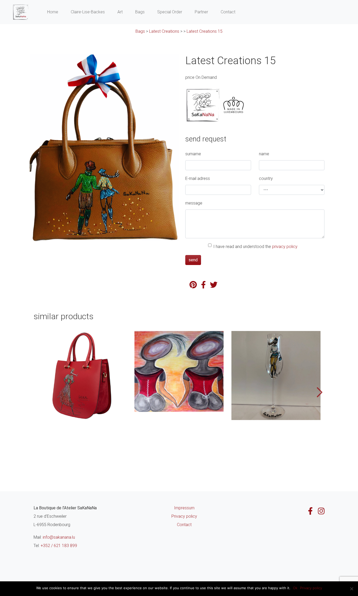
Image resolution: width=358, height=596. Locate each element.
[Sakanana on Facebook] (310, 511)
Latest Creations (164, 31)
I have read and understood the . (255, 246)
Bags (140, 11)
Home (52, 11)
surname (193, 153)
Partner (201, 11)
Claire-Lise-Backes (88, 11)
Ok (295, 588)
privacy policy (284, 246)
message (193, 203)
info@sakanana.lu (59, 537)
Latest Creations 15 (205, 31)
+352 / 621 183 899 (59, 545)
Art (120, 11)
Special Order (169, 11)
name (264, 153)
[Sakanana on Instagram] (321, 511)
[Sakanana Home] (20, 12)
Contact (228, 11)
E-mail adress (197, 178)
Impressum (184, 507)
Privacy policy (184, 516)
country (266, 178)
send (193, 259)
